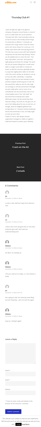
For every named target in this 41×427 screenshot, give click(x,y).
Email (7, 380)
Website (7, 389)
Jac (6, 290)
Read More (25, 424)
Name (7, 370)
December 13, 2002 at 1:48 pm (13, 198)
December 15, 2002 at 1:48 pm (13, 316)
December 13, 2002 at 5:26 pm (13, 269)
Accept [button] (18, 424)
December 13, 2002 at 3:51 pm (13, 222)
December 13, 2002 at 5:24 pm (13, 248)
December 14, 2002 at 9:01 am (13, 292)
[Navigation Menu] (35, 2)
